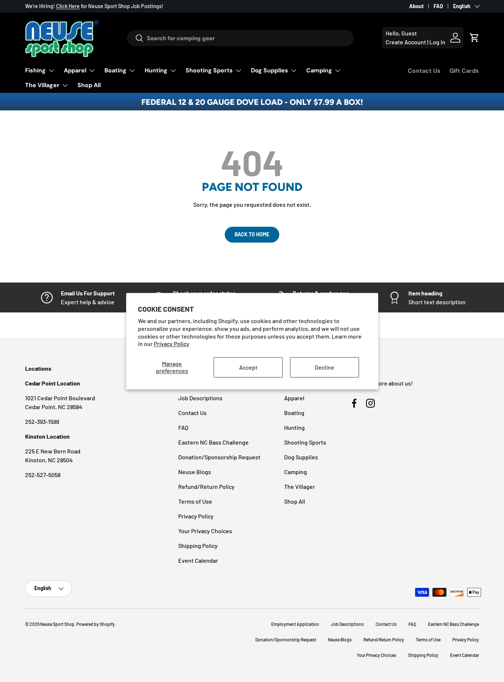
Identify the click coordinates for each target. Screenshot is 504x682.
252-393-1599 (42, 421)
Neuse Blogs (194, 471)
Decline (324, 367)
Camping (319, 70)
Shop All (89, 85)
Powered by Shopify (95, 624)
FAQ (438, 6)
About (416, 6)
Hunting (156, 70)
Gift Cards (464, 71)
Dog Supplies (269, 70)
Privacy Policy (171, 343)
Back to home (252, 234)
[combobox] (240, 38)
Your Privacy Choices (205, 530)
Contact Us (424, 71)
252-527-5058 (43, 474)
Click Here (68, 6)
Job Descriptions (200, 397)
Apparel (75, 70)
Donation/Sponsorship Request (219, 456)
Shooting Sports (209, 70)
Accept (248, 367)
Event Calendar (198, 560)
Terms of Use (195, 501)
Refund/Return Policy (206, 486)
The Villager (42, 85)
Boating (115, 70)
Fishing (35, 70)
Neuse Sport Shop (57, 624)
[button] (474, 38)
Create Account (406, 41)
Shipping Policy (198, 545)
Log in (437, 41)
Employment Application (295, 624)
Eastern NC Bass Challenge (213, 442)
